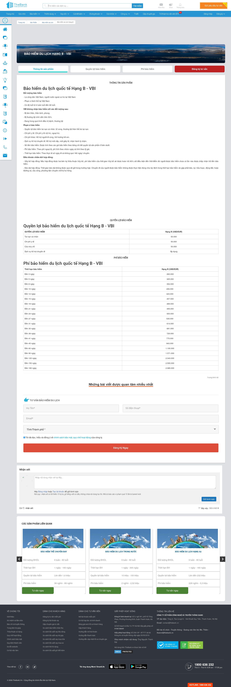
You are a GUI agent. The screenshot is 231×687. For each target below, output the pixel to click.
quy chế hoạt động (82, 437)
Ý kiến (136, 14)
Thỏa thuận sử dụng (14, 632)
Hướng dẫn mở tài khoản (88, 632)
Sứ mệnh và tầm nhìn (15, 620)
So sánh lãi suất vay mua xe (53, 643)
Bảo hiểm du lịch (47, 22)
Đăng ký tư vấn (199, 68)
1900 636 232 (204, 664)
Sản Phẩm (33, 22)
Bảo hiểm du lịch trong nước (120, 551)
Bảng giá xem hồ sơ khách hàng (91, 624)
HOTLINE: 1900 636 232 (200, 684)
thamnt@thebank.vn (165, 632)
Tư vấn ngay (38, 590)
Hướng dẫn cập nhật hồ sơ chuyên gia (93, 639)
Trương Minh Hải (212, 377)
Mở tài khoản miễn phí (87, 617)
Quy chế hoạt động (14, 635)
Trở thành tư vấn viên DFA (169, 14)
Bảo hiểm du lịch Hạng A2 (188, 551)
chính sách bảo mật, (63, 437)
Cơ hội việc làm (12, 650)
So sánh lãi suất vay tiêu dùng (54, 632)
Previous (19, 559)
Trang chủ (10, 14)
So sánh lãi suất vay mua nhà (54, 639)
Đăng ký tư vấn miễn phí (52, 617)
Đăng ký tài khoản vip (51, 620)
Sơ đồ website (12, 647)
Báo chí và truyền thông (15, 624)
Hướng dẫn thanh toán (87, 635)
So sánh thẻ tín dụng (50, 647)
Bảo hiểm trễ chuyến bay (54, 551)
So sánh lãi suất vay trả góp (53, 635)
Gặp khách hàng (85, 628)
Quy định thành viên (14, 643)
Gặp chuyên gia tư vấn (51, 624)
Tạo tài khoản (59, 491)
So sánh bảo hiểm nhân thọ (53, 628)
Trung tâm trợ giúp (14, 628)
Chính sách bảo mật (14, 639)
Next (222, 559)
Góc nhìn (22, 14)
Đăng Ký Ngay (120, 447)
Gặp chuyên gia (149, 14)
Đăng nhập (208, 14)
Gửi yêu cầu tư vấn (213, 5)
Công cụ (124, 14)
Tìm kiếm (137, 6)
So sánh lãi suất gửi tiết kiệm (54, 650)
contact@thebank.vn (171, 622)
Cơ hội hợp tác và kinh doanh (89, 620)
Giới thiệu (10, 617)
